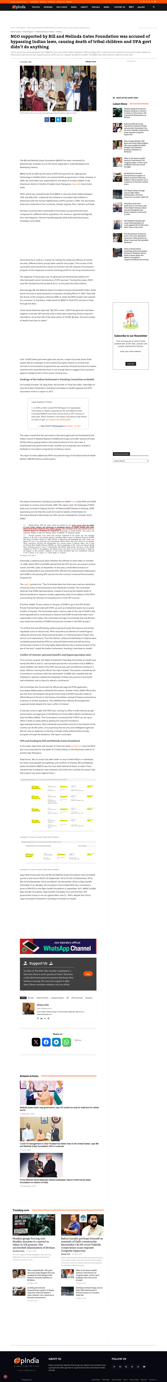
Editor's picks (16, 32)
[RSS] (146, 1)
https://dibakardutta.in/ (44, 1008)
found (74, 501)
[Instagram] (143, 1)
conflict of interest (42, 998)
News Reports (21, 28)
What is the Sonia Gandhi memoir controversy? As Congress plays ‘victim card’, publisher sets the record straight (88, 1275)
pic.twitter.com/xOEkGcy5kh (58, 419)
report (27, 584)
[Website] (48, 1018)
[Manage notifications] (5, 1377)
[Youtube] (155, 1)
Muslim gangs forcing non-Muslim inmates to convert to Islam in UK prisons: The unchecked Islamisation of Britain (34, 1243)
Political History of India (45, 32)
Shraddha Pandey (18, 1251)
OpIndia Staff (65, 1254)
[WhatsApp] (152, 1)
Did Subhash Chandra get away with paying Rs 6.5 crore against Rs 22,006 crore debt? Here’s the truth (136, 224)
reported (76, 184)
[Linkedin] (41, 1018)
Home (13, 28)
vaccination (88, 998)
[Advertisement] (58, 481)
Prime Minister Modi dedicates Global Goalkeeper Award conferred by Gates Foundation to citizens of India (55, 1181)
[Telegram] (58, 119)
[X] (149, 1)
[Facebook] (141, 1)
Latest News (120, 103)
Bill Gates (31, 998)
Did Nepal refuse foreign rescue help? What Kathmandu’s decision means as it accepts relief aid (89, 1291)
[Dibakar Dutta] (28, 1011)
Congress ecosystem (57, 998)
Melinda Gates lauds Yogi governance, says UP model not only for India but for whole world (59, 1108)
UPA (67, 998)
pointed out (76, 746)
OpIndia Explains (67, 1234)
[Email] (63, 119)
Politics (59, 32)
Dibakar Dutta (91, 61)
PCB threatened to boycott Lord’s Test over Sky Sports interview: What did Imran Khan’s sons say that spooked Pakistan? (136, 238)
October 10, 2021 (73, 426)
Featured (16, 1234)
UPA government (77, 998)
